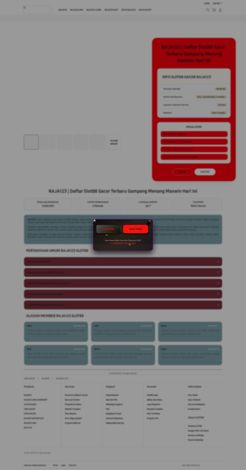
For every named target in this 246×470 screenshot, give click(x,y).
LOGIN (108, 229)
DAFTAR (135, 229)
